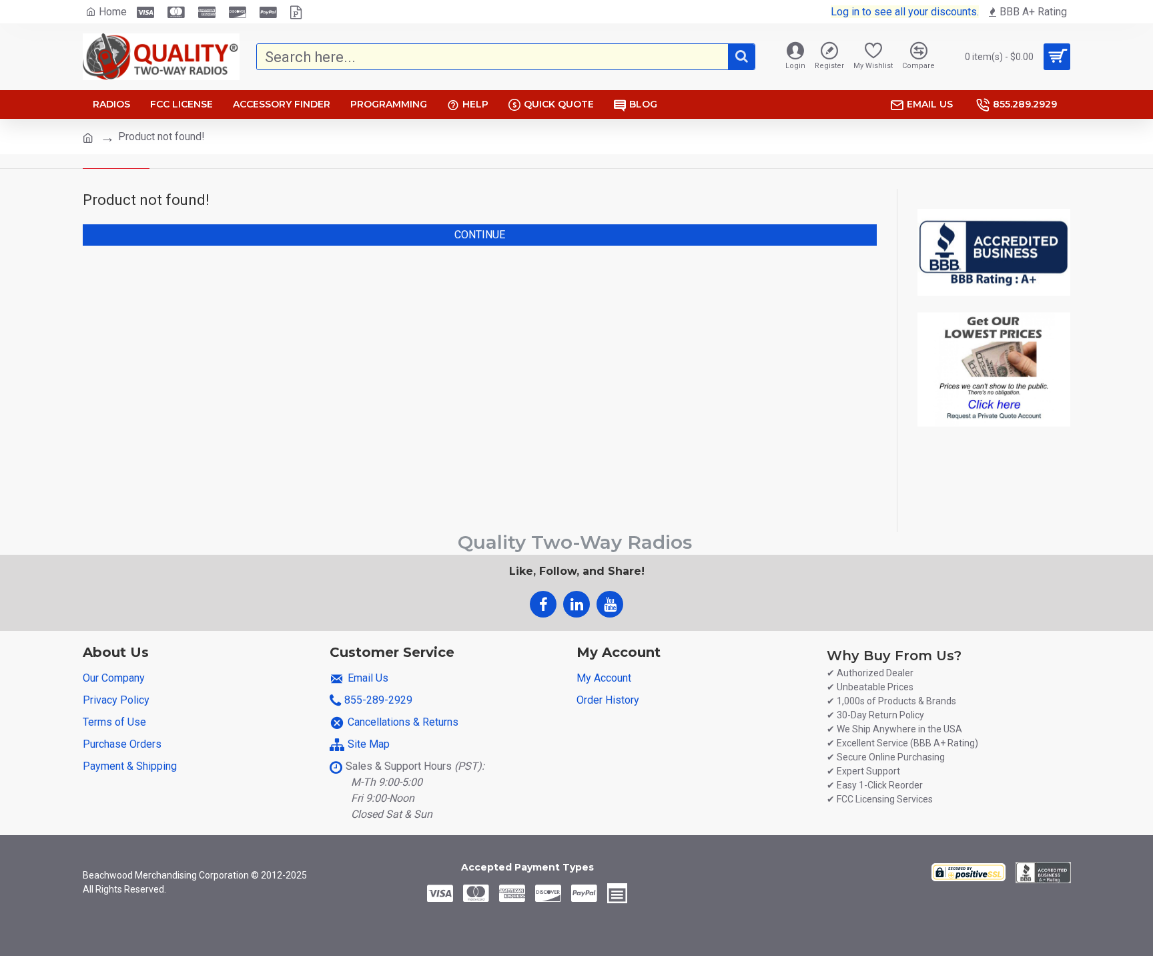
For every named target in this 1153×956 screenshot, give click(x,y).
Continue (479, 234)
